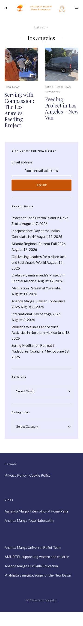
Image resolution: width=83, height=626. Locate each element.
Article (49, 87)
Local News (12, 87)
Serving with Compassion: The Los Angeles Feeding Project (19, 110)
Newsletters (52, 91)
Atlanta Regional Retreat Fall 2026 (39, 244)
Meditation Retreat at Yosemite (36, 288)
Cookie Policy (39, 475)
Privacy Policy (16, 475)
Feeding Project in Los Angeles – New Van (61, 108)
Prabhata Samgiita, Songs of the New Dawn (38, 575)
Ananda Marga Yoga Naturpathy (29, 520)
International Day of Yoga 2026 (36, 314)
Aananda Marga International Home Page (36, 511)
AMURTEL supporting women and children (37, 557)
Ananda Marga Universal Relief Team (33, 547)
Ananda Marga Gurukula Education (31, 566)
